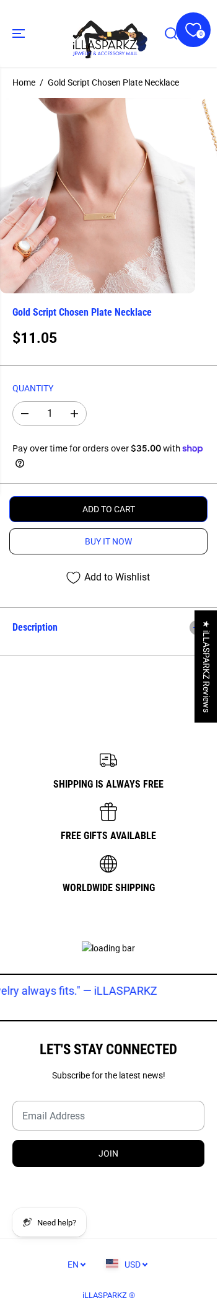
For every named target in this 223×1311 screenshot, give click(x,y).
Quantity (32, 388)
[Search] (171, 33)
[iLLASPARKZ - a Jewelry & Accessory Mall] (108, 33)
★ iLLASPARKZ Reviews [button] (206, 666)
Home (23, 82)
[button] (19, 33)
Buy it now (108, 541)
